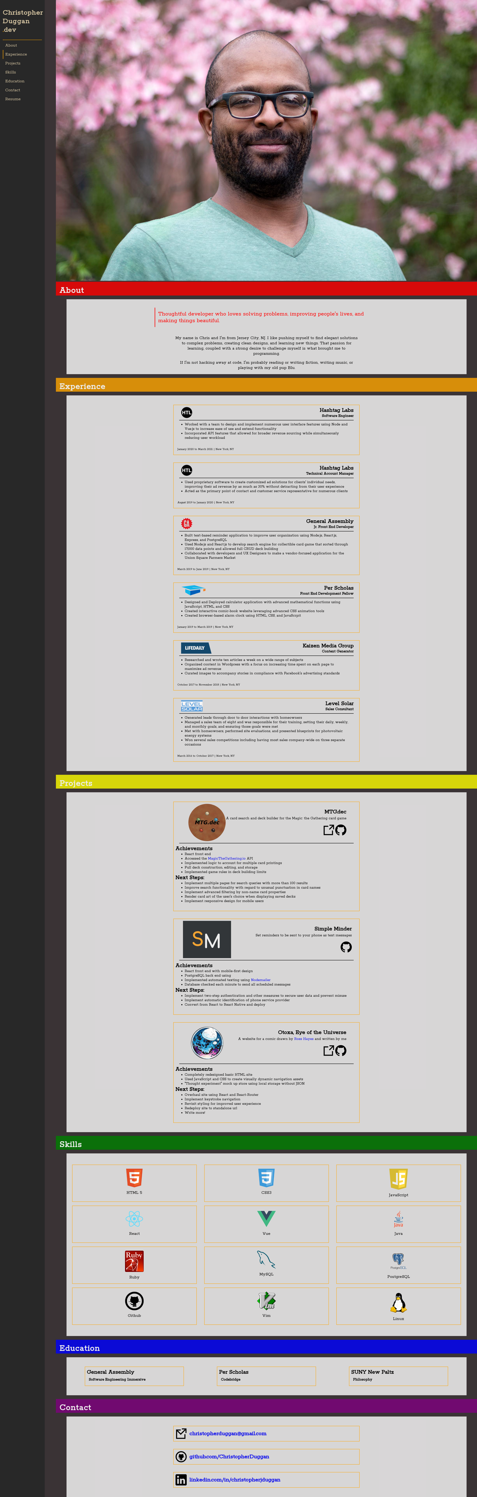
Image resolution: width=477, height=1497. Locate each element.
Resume (13, 99)
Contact (12, 90)
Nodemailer (261, 980)
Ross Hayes (304, 1039)
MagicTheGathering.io (227, 858)
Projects (12, 63)
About (11, 45)
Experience (16, 54)
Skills (10, 72)
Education (15, 81)
